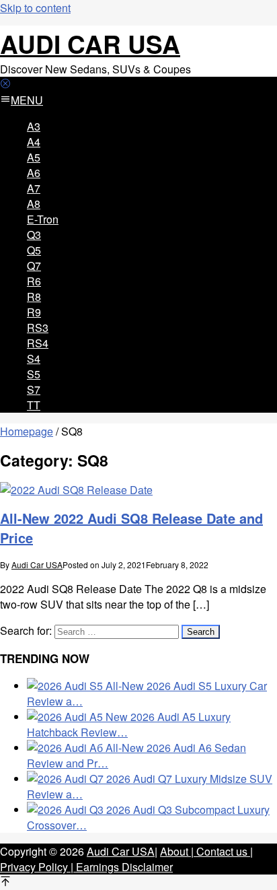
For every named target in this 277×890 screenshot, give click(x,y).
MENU (27, 100)
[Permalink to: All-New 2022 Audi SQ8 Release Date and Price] (76, 490)
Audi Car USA (90, 43)
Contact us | (223, 851)
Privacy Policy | (36, 867)
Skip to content (35, 7)
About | (177, 851)
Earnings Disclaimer (123, 867)
